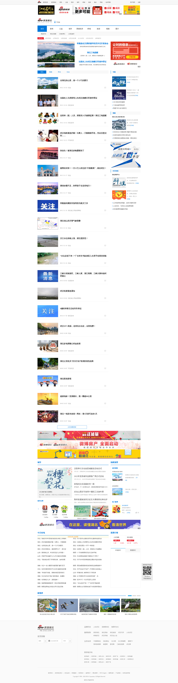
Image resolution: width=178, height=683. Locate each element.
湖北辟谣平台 (116, 174)
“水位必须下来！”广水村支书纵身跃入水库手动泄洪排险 (83, 256)
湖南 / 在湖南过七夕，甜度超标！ (48, 579)
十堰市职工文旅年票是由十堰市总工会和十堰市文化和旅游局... (91, 494)
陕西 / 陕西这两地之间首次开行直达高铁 (50, 586)
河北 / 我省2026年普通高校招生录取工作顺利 (51, 538)
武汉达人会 (113, 635)
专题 (114, 72)
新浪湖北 (53, 2)
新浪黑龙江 (131, 659)
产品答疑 (118, 673)
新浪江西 (86, 662)
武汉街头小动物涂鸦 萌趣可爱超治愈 (125, 132)
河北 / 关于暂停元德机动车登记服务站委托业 (87, 538)
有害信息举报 (126, 673)
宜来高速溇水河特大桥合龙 (122, 135)
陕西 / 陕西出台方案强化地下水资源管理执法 (87, 586)
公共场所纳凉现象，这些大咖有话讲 (124, 203)
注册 (139, 2)
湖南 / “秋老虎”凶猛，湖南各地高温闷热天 (50, 572)
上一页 (38, 509)
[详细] (128, 82)
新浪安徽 (115, 659)
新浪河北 (101, 659)
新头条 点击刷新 (73, 536)
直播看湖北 (105, 627)
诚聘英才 (88, 673)
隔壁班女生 (115, 627)
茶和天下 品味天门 (82, 518)
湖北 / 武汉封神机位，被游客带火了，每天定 (51, 549)
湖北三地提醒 (92, 53)
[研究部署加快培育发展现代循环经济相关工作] (92, 46)
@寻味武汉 (56, 38)
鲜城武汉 (96, 635)
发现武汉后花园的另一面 (84, 484)
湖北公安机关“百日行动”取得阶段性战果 (77, 361)
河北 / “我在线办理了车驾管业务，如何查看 (51, 559)
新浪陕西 (108, 659)
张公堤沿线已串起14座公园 (47, 614)
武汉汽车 (121, 632)
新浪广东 (115, 656)
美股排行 (133, 550)
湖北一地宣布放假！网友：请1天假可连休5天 (78, 414)
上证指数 (116, 537)
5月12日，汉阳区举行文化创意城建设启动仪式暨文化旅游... (90, 471)
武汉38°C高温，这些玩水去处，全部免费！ (78, 326)
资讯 (61, 2)
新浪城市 (86, 656)
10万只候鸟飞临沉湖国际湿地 (68, 614)
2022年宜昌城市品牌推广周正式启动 (89, 476)
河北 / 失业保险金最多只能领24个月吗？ (86, 556)
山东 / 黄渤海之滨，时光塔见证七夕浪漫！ (51, 552)
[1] (105, 175)
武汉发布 (44, 514)
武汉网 (128, 644)
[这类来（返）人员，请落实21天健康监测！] (92, 55)
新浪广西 (108, 662)
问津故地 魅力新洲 (117, 471)
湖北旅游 (113, 632)
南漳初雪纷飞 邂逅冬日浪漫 (89, 614)
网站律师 (95, 673)
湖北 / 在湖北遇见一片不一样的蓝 (83, 545)
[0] (105, 87)
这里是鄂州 (115, 486)
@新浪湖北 (48, 38)
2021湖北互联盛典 (119, 102)
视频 (107, 29)
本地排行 (118, 550)
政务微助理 (125, 505)
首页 (42, 29)
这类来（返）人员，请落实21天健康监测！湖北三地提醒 (83, 115)
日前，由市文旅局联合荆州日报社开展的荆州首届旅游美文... (90, 502)
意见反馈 (67, 673)
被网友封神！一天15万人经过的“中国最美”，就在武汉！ (83, 168)
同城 (101, 2)
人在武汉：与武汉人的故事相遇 (123, 206)
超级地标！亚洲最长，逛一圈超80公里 (76, 396)
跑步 (95, 2)
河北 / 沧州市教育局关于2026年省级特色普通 (51, 569)
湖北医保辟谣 (65, 379)
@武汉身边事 (72, 38)
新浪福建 (130, 656)
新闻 (51, 29)
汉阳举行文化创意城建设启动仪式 (88, 468)
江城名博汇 (62, 34)
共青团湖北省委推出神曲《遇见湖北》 (125, 138)
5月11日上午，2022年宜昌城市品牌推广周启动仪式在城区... (90, 479)
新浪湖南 (93, 659)
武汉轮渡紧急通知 (67, 291)
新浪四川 (122, 656)
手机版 (58, 22)
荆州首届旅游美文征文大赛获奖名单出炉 (90, 499)
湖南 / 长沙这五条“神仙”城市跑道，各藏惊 (50, 576)
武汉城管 (54, 514)
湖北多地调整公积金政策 (70, 344)
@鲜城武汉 (98, 38)
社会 (68, 72)
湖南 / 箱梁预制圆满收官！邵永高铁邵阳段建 (51, 583)
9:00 (64, 641)
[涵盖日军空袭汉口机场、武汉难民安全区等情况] (92, 64)
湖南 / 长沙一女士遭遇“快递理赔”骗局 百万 (51, 565)
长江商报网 (121, 641)
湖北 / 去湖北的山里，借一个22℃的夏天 (50, 545)
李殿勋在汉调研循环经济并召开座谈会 (92, 43)
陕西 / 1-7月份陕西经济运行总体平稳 (84, 552)
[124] (105, 421)
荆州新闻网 (97, 644)
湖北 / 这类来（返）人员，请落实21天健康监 (87, 549)
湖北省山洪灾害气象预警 (70, 221)
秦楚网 (105, 644)
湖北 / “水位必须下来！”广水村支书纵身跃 (86, 583)
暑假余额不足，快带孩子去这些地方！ (76, 186)
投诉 (72, 2)
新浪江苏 (122, 659)
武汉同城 (105, 635)
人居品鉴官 (71, 34)
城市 (78, 2)
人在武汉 (96, 627)
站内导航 (108, 2)
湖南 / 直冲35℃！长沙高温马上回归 (84, 579)
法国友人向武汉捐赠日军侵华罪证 (93, 62)
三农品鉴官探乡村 (119, 105)
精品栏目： (44, 34)
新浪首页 (45, 2)
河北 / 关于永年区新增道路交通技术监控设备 (87, 559)
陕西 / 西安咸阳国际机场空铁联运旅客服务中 (87, 565)
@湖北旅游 (64, 38)
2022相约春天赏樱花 (45, 492)
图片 (117, 29)
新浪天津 (108, 656)
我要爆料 (40, 38)
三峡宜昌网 (120, 644)
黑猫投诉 (79, 29)
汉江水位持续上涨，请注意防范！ (74, 238)
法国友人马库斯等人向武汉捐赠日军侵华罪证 (78, 98)
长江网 (113, 641)
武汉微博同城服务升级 (120, 209)
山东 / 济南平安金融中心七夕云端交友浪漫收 (51, 556)
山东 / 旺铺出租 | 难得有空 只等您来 (84, 572)
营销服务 (74, 673)
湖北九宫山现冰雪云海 (118, 117)
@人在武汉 (81, 38)
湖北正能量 (53, 34)
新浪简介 (50, 673)
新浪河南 (93, 656)
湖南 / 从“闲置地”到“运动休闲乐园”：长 (85, 576)
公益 (66, 2)
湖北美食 (105, 632)
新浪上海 (101, 656)
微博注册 (111, 673)
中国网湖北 (97, 641)
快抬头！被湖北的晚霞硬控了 (72, 151)
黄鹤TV (130, 641)
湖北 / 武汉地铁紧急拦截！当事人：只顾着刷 (51, 542)
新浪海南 (93, 662)
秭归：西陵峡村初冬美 (110, 614)
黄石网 (112, 644)
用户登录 (132, 2)
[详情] (128, 512)
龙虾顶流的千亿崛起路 (100, 518)
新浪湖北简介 (59, 673)
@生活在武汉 (89, 38)
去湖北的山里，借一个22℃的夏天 (74, 80)
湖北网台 (106, 641)
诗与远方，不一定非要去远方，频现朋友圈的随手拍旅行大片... (91, 487)
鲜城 (84, 2)
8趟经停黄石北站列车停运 (70, 308)
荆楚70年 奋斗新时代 (120, 108)
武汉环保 (64, 514)
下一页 (71, 509)
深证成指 (130, 537)
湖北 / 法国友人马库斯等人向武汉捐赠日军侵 (87, 542)
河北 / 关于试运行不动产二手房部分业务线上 (87, 569)
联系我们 (81, 673)
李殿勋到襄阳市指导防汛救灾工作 (74, 203)
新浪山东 (101, 662)
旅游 (89, 2)
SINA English (103, 673)
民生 (59, 72)
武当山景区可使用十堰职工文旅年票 (89, 492)
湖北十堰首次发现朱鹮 (131, 614)
